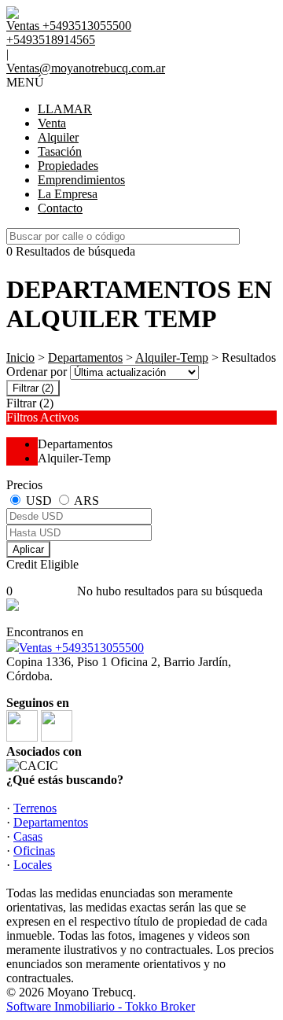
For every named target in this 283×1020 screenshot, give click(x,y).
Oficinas (34, 850)
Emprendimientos (81, 179)
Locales (32, 864)
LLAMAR (65, 109)
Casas (27, 836)
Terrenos (35, 808)
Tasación (60, 151)
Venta (52, 123)
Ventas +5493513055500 (81, 647)
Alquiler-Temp (171, 357)
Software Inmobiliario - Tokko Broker (100, 1006)
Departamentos (85, 357)
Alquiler (58, 137)
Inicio (20, 357)
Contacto (60, 208)
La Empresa (67, 194)
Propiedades (68, 165)
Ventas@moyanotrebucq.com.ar (85, 68)
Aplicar (28, 549)
